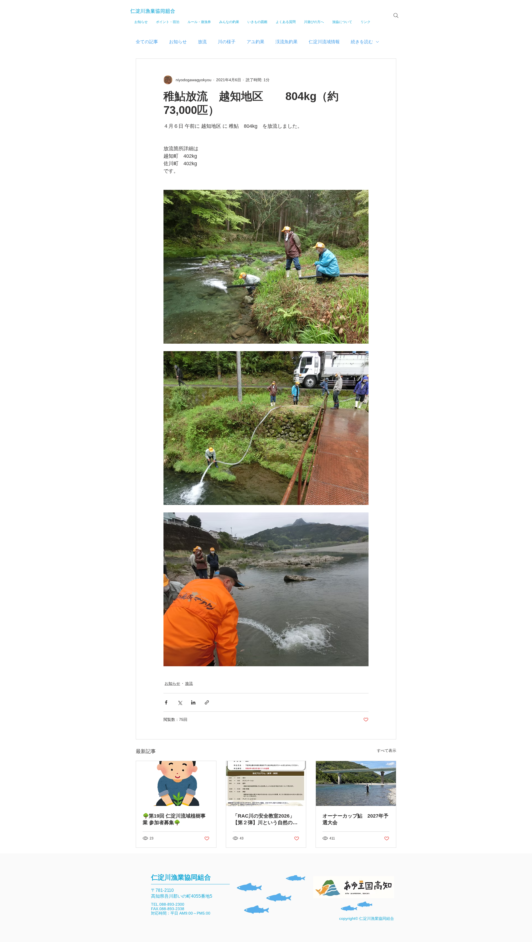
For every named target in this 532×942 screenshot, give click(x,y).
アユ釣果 (255, 41)
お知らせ (178, 41)
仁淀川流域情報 (324, 41)
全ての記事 (147, 41)
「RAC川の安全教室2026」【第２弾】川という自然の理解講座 (265, 819)
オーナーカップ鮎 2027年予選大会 (355, 819)
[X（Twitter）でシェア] (179, 702)
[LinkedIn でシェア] (193, 702)
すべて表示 (386, 750)
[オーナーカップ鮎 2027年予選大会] (356, 783)
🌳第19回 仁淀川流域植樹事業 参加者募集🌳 (174, 819)
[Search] (396, 15)
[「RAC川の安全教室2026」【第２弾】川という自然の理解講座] (266, 783)
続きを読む (362, 41)
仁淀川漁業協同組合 (152, 11)
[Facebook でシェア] (166, 702)
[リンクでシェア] (206, 702)
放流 (202, 41)
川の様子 (227, 41)
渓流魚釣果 (286, 41)
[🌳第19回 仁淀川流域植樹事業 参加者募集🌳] (176, 783)
